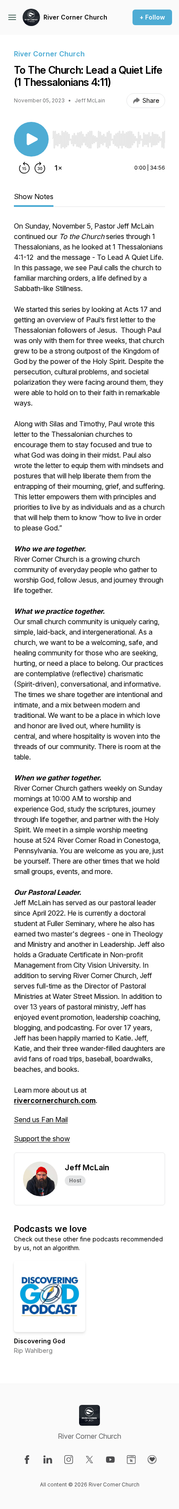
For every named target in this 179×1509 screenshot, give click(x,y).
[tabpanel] (89, 686)
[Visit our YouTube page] (110, 1459)
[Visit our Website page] (131, 1459)
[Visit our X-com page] (89, 1459)
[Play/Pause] (31, 139)
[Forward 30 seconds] (40, 168)
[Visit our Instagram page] (68, 1459)
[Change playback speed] (58, 168)
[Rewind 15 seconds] (24, 168)
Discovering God (39, 1341)
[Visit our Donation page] (152, 1459)
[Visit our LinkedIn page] (47, 1459)
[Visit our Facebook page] (27, 1459)
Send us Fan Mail (41, 1119)
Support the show (42, 1138)
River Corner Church (75, 17)
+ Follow (152, 17)
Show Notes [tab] (33, 196)
